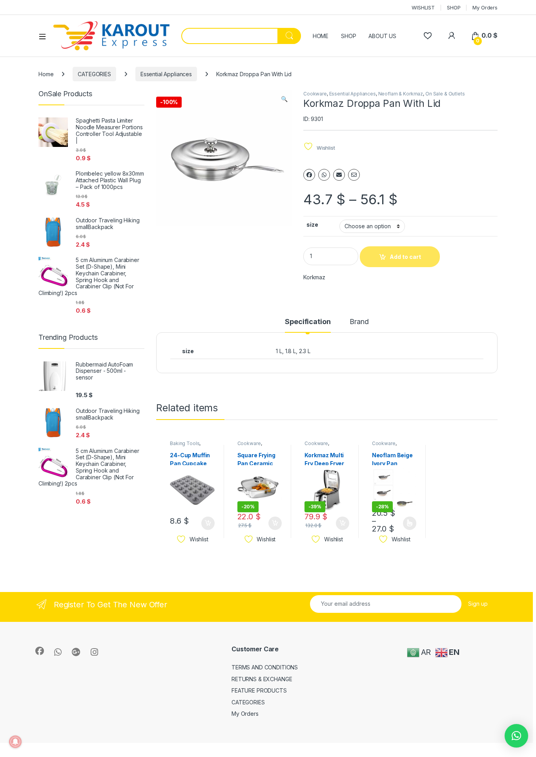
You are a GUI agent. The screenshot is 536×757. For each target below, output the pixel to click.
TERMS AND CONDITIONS (265, 667)
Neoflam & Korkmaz (400, 94)
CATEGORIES (94, 74)
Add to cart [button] (208, 523)
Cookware (315, 94)
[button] (284, 99)
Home (45, 74)
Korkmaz (314, 277)
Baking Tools (184, 443)
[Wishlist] (427, 35)
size (312, 224)
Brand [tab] (359, 322)
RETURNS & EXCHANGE (262, 679)
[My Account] (451, 35)
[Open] (45, 36)
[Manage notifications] (15, 741)
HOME (320, 36)
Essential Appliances (166, 74)
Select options (406, 523)
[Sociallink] (39, 651)
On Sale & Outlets (445, 94)
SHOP (453, 7)
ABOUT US (382, 36)
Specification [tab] (307, 322)
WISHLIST (423, 7)
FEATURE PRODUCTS (259, 690)
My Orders (485, 7)
